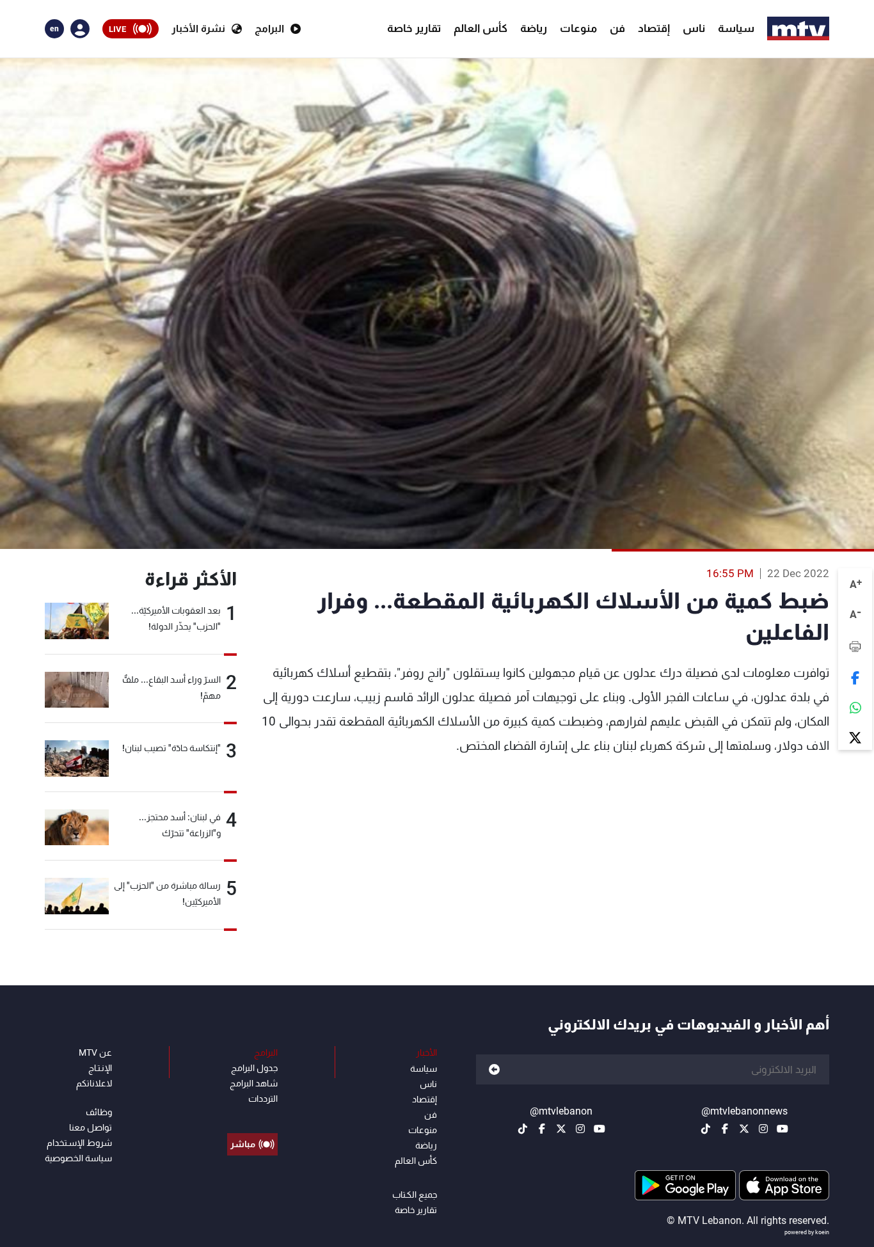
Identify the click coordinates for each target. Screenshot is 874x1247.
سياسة (736, 28)
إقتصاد (654, 28)
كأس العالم (480, 28)
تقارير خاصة (414, 28)
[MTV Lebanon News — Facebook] (725, 1128)
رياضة (533, 28)
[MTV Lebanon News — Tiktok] (705, 1128)
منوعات (578, 28)
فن (617, 28)
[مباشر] (252, 1115)
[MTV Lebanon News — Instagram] (763, 1128)
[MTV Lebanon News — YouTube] (782, 1128)
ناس (694, 28)
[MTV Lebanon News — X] (744, 1128)
